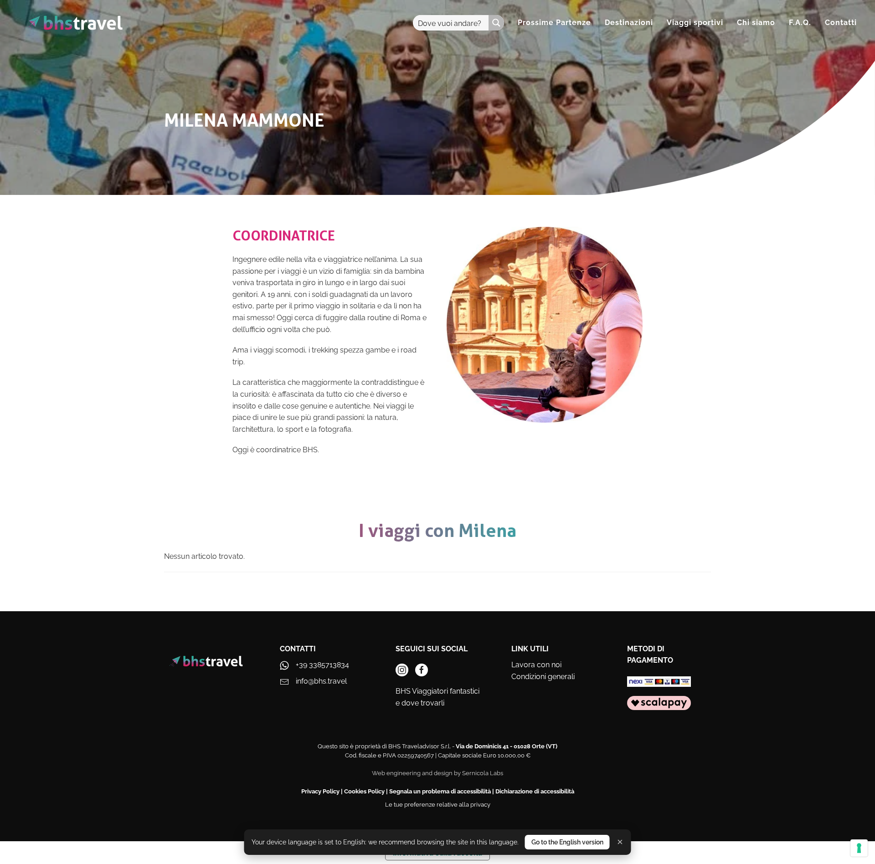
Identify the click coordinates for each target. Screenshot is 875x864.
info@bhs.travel (321, 681)
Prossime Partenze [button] (554, 22)
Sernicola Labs (482, 773)
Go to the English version (567, 842)
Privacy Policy (320, 791)
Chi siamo (756, 22)
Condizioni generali (543, 676)
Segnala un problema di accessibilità (440, 791)
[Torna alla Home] (74, 23)
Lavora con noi (536, 664)
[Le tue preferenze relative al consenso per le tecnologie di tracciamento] (859, 848)
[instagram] (402, 670)
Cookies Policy (364, 791)
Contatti (841, 22)
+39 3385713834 (322, 664)
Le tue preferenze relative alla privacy (437, 804)
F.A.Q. (800, 22)
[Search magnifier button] (496, 23)
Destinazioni (629, 22)
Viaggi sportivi (695, 22)
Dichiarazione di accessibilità (534, 791)
